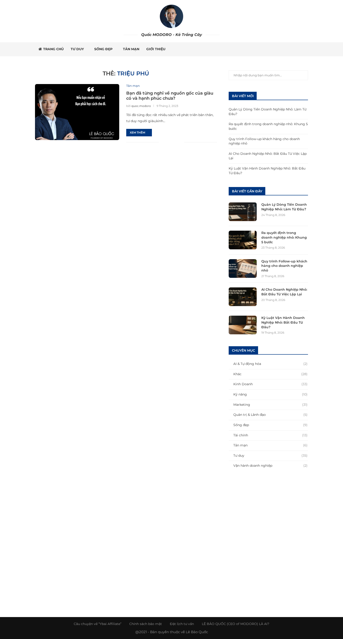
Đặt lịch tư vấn (182, 624)
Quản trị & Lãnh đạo (270, 415)
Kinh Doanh (270, 384)
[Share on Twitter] (170, 142)
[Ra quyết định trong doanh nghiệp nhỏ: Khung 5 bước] (243, 240)
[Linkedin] (296, 49)
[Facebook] (282, 49)
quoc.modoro (141, 106)
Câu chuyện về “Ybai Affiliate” (97, 624)
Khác (270, 374)
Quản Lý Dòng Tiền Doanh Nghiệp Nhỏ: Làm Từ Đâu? (284, 206)
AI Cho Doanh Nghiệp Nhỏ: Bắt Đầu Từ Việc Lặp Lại (284, 291)
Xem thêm (137, 132)
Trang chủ (53, 49)
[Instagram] (291, 49)
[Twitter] (287, 49)
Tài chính (270, 435)
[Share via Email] (180, 142)
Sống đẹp (103, 49)
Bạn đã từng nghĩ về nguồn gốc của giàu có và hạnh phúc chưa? (169, 96)
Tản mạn (131, 49)
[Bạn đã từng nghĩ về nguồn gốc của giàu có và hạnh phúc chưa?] (77, 112)
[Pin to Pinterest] (175, 142)
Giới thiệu (155, 49)
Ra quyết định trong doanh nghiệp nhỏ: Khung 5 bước (284, 237)
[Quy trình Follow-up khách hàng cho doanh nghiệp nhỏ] (243, 268)
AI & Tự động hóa (270, 364)
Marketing (270, 404)
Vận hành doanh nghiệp (270, 465)
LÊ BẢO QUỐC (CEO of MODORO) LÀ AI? (235, 624)
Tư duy (77, 49)
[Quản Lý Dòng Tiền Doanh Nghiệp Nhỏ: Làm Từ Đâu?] (243, 211)
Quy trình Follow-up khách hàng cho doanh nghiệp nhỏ (284, 265)
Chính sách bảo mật (145, 624)
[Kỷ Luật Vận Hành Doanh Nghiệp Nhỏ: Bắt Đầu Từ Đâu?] (243, 325)
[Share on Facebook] (165, 142)
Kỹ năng (270, 394)
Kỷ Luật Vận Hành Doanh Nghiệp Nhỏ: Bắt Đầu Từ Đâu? (283, 322)
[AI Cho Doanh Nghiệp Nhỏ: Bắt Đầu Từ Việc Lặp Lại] (243, 296)
